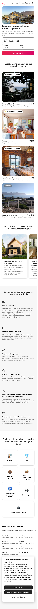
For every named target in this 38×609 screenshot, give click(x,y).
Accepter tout (18, 587)
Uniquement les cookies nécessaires (18, 592)
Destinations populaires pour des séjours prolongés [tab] (17, 530)
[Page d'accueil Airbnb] (3, 3)
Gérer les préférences (18, 597)
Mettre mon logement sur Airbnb (22, 3)
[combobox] (18, 41)
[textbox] (10, 47)
